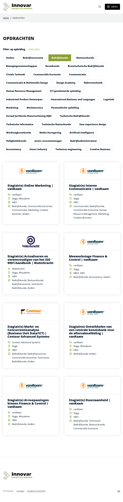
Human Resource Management (24, 90)
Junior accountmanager (48, 140)
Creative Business (100, 149)
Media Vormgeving (50, 132)
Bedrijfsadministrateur (83, 140)
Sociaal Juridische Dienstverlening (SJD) (28, 115)
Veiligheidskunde (16, 140)
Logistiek (108, 99)
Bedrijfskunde (60, 57)
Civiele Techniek (15, 74)
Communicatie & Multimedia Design (27, 82)
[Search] (99, 6)
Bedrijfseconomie (33, 57)
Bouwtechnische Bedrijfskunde (86, 65)
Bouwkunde (52, 65)
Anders (10, 57)
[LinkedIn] (119, 491)
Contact (20, 490)
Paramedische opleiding (65, 107)
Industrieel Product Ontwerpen (24, 99)
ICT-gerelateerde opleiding (65, 90)
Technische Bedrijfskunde (75, 115)
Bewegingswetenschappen (21, 65)
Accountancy (13, 149)
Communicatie (77, 74)
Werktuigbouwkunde (18, 132)
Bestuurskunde (85, 57)
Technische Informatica (19, 124)
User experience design (92, 124)
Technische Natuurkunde (56, 124)
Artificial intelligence (82, 132)
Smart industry (38, 149)
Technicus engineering (68, 149)
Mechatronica (35, 107)
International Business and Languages (73, 99)
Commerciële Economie (47, 74)
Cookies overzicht (36, 490)
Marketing (12, 107)
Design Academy (65, 82)
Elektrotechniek (93, 82)
